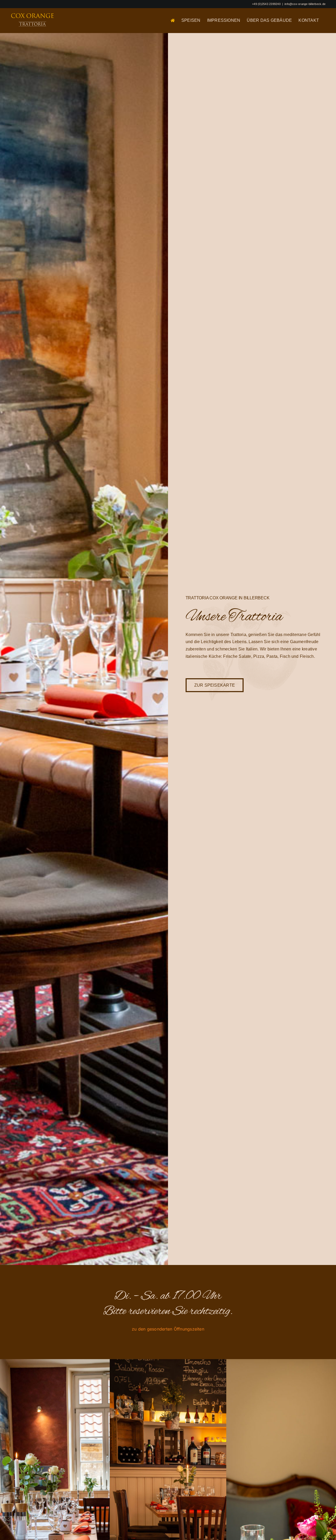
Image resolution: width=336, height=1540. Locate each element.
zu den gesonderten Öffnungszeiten (168, 1329)
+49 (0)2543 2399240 (266, 4)
